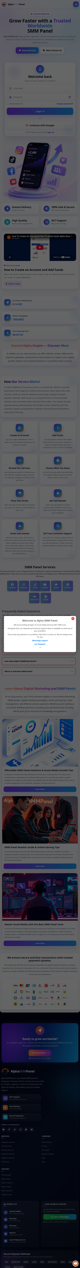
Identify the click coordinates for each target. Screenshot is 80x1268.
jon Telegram (40, 644)
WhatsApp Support (40, 640)
